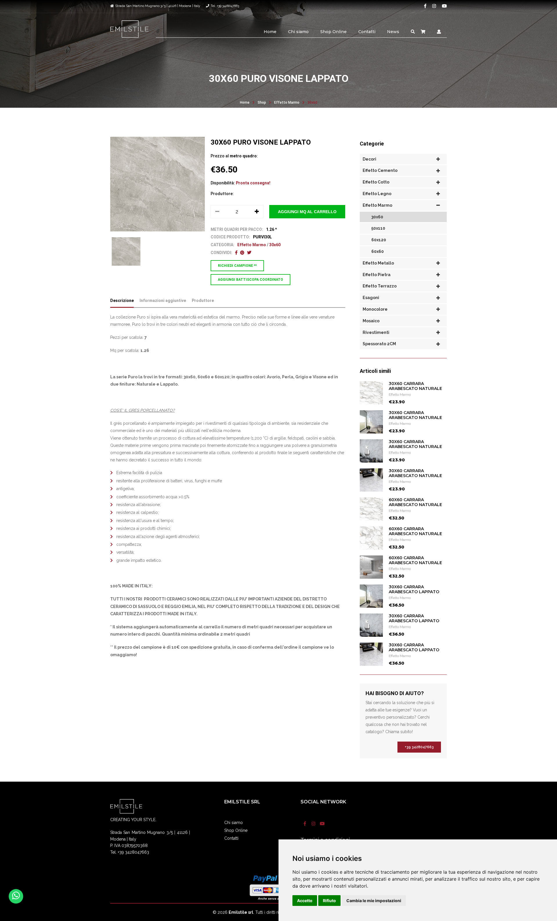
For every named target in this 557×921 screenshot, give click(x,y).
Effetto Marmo (286, 102)
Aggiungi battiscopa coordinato (250, 280)
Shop (262, 102)
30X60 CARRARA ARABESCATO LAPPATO (414, 589)
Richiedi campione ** (237, 266)
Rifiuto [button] (329, 900)
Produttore (203, 300)
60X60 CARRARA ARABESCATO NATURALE (415, 502)
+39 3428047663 (419, 747)
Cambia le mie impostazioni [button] (373, 900)
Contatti (366, 31)
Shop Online (333, 31)
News (393, 31)
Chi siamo (298, 31)
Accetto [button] (304, 900)
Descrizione (122, 300)
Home (270, 31)
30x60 (312, 102)
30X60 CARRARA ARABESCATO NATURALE (415, 386)
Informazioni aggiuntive (163, 300)
